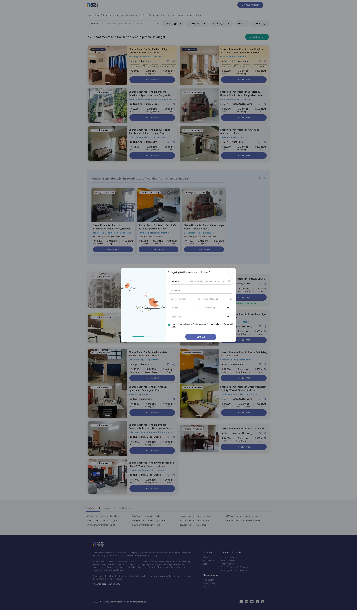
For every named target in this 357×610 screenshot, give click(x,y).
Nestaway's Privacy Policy (218, 324)
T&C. (174, 327)
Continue (200, 336)
